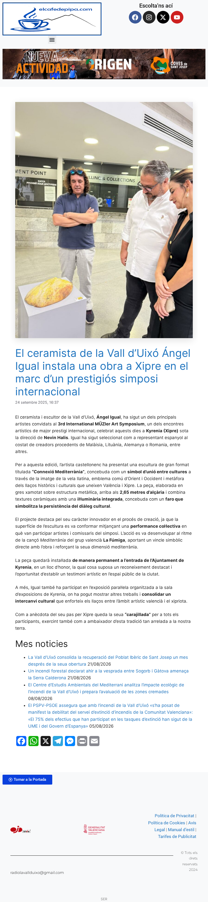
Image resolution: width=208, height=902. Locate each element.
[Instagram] (149, 17)
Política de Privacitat (174, 815)
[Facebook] (135, 17)
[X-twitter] (163, 17)
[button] (52, 39)
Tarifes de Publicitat (177, 836)
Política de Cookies (166, 822)
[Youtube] (177, 17)
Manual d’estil (180, 829)
